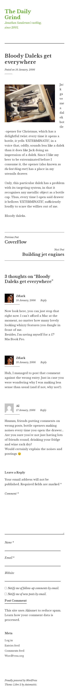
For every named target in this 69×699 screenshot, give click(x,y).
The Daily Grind (18, 14)
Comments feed (14, 650)
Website (9, 573)
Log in (9, 640)
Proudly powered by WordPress (21, 680)
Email (9, 557)
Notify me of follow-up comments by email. (33, 588)
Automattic (31, 684)
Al (17, 406)
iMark (20, 296)
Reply (44, 300)
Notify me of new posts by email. (27, 594)
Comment (12, 493)
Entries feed (12, 645)
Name (9, 542)
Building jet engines (43, 252)
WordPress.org (14, 655)
